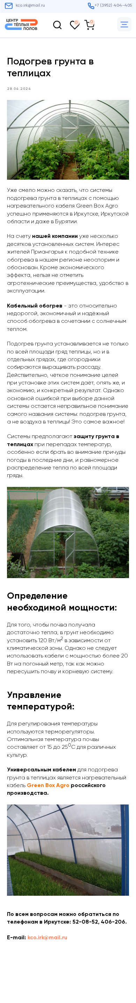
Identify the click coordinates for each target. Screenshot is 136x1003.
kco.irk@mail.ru (47, 938)
